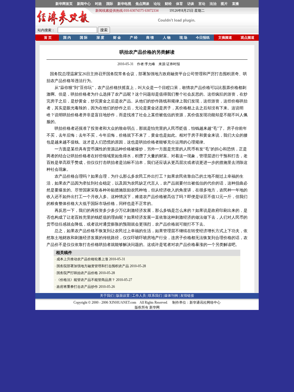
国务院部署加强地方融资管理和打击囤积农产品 (93, 266)
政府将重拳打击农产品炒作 (77, 287)
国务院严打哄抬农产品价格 (77, 273)
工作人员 (139, 296)
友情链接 (187, 296)
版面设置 (123, 296)
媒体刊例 (171, 296)
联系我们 (155, 296)
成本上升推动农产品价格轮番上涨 (82, 259)
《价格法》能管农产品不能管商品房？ (86, 280)
